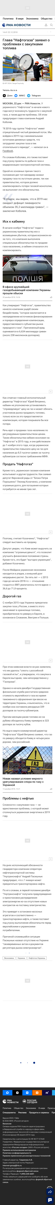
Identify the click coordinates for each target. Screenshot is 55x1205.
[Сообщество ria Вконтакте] (27, 1092)
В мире (42, 1108)
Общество (18, 1108)
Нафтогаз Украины (37, 958)
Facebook (8, 150)
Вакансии (7, 1124)
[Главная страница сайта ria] (16, 25)
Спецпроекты (9, 1112)
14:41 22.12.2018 (10, 32)
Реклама (22, 1112)
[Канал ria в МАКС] (7, 1092)
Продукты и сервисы (39, 1112)
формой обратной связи (27, 1171)
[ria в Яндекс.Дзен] (17, 1092)
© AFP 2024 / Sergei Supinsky (13, 83)
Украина (21, 958)
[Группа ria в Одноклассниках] (37, 1092)
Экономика (9, 958)
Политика (7, 1108)
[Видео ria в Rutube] (47, 1092)
